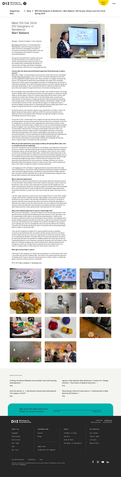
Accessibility (32, 459)
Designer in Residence (73, 443)
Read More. (23, 464)
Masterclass (94, 443)
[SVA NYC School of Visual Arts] (25, 3)
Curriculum (16, 436)
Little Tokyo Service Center (21, 77)
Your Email (57, 411)
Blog (29, 11)
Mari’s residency (24, 263)
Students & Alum (70, 433)
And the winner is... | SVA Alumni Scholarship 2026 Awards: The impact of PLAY (33, 392)
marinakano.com (36, 263)
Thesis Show (94, 436)
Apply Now (42, 446)
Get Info (15, 450)
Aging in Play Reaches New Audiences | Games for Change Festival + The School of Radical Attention (85, 381)
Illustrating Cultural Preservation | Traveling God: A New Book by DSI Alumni (85, 392)
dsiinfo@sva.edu (108, 420)
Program (15, 433)
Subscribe (96, 411)
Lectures (93, 440)
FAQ (13, 446)
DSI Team (15, 443)
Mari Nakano (16, 45)
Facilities (16, 440)
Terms (41, 459)
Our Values (94, 433)
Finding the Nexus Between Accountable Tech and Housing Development (33, 381)
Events (40, 433)
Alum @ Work (68, 440)
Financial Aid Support (46, 450)
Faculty (67, 436)
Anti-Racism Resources (18, 459)
